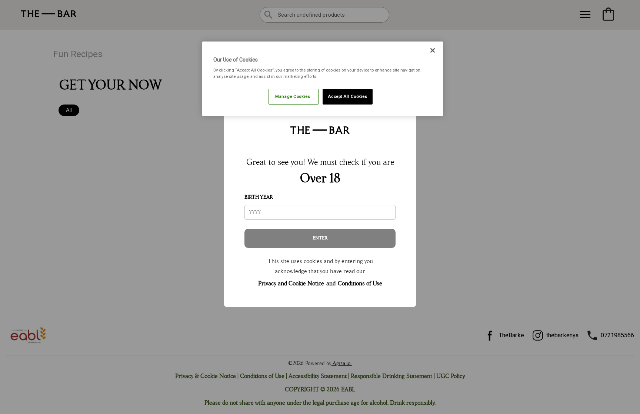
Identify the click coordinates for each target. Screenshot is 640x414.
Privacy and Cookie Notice (291, 284)
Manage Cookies (293, 96)
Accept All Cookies (347, 96)
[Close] (432, 50)
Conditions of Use (360, 284)
